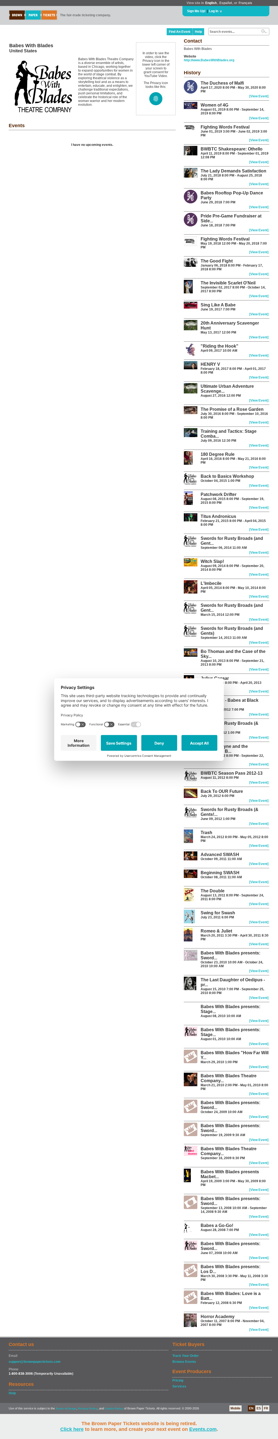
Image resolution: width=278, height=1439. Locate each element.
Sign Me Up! (196, 11)
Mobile (235, 1408)
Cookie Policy (114, 1408)
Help (198, 32)
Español (225, 3)
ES (259, 1408)
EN (251, 1408)
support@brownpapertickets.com (35, 1362)
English (211, 3)
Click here (72, 1429)
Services (179, 1386)
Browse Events (184, 1362)
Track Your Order (185, 1356)
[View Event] (258, 96)
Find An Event (179, 32)
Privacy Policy (87, 1408)
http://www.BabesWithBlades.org (209, 60)
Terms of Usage (66, 1408)
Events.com (203, 1429)
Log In (213, 11)
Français (245, 3)
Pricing (177, 1380)
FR (266, 1408)
